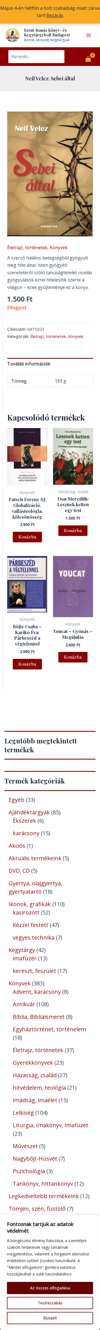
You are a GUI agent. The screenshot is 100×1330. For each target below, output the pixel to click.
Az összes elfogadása (50, 1288)
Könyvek (59, 247)
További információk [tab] (29, 364)
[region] (50, 1272)
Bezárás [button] (54, 15)
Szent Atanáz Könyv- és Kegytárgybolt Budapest (47, 33)
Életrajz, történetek (27, 247)
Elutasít (50, 1318)
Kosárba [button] (27, 537)
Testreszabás (50, 1303)
